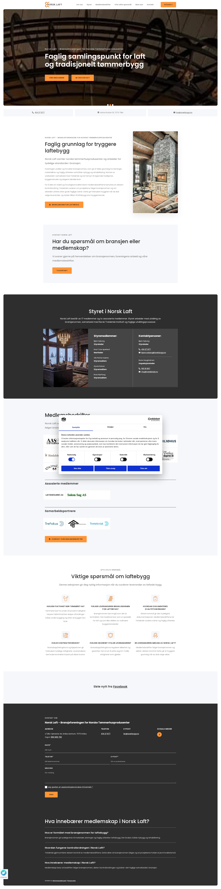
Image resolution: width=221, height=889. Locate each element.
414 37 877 (146, 349)
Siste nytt (139, 5)
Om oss (79, 5)
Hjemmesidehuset (59, 881)
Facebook (120, 686)
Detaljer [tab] (110, 427)
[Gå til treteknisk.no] (99, 524)
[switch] (97, 459)
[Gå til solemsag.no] (76, 495)
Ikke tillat (77, 468)
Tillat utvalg (110, 468)
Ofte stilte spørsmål (123, 5)
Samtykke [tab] (76, 427)
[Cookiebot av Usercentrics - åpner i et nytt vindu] (150, 419)
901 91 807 (145, 368)
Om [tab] (145, 427)
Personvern (71, 881)
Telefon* (49, 757)
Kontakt (150, 5)
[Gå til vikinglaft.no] (54, 467)
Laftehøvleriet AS (54, 494)
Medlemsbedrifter (103, 5)
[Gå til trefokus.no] (54, 523)
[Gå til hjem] (54, 4)
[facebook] (159, 734)
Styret (89, 5)
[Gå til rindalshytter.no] (54, 455)
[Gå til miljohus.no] (166, 441)
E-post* (114, 757)
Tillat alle (143, 468)
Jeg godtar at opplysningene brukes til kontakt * (70, 787)
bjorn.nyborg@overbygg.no (153, 352)
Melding (49, 768)
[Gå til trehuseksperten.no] (166, 455)
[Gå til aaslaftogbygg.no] (54, 441)
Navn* (48, 745)
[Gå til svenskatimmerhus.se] (76, 524)
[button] (168, 4)
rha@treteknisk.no (149, 372)
